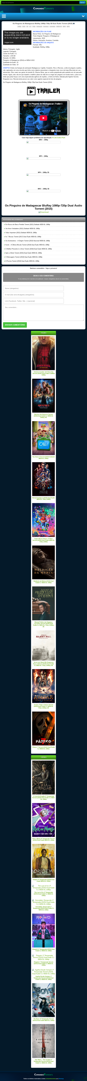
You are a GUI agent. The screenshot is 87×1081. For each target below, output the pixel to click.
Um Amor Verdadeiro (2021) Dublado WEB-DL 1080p (22, 228)
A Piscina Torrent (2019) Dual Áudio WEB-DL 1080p (22, 261)
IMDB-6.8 (59, 26)
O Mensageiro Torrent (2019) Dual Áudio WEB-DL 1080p (23, 257)
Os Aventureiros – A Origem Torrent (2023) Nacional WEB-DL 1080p (27, 241)
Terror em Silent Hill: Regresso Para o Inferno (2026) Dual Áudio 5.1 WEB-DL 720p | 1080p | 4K (43, 664)
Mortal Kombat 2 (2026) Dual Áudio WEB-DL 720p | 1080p (43, 498)
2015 (23, 26)
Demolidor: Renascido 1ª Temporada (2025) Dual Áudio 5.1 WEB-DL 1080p (43, 908)
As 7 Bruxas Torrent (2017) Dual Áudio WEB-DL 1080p (23, 237)
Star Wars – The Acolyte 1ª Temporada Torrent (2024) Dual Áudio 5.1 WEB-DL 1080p (43, 1061)
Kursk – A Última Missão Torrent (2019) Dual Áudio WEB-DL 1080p (27, 245)
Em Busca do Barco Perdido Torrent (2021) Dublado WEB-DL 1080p (27, 224)
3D (27, 26)
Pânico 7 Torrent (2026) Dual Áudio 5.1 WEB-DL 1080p (43, 748)
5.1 (30, 26)
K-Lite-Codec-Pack (58, 137)
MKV (64, 26)
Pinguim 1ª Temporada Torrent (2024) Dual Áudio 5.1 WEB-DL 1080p (43, 963)
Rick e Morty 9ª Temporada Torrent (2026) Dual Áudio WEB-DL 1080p (43, 839)
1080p (19, 26)
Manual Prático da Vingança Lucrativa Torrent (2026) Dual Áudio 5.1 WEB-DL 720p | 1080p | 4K (43, 624)
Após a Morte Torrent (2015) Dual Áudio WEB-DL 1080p (23, 253)
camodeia (52, 26)
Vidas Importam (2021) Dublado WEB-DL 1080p (21, 232)
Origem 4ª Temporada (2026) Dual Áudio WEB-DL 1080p (43, 880)
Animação (39, 26)
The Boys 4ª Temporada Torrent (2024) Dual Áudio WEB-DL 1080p (43, 1019)
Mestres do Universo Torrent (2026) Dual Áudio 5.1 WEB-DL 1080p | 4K (43, 416)
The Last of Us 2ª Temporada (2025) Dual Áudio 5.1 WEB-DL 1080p (43, 894)
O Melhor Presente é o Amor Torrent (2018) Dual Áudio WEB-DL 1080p (28, 249)
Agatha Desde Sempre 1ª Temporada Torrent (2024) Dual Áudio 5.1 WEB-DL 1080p (43, 978)
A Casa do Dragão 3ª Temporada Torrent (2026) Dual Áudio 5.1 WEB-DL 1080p (43, 797)
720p (34, 26)
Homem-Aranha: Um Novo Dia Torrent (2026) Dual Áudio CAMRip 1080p (44, 373)
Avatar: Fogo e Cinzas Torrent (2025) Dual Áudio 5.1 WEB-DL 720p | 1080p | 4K (43, 706)
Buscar (82, 2)
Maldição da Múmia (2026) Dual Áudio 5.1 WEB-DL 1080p (44, 581)
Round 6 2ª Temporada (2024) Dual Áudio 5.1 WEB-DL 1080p (43, 950)
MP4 (68, 26)
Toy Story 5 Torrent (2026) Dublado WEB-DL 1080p (43, 457)
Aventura (45, 26)
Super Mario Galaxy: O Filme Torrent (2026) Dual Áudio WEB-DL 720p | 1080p (43, 540)
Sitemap (61, 1078)
